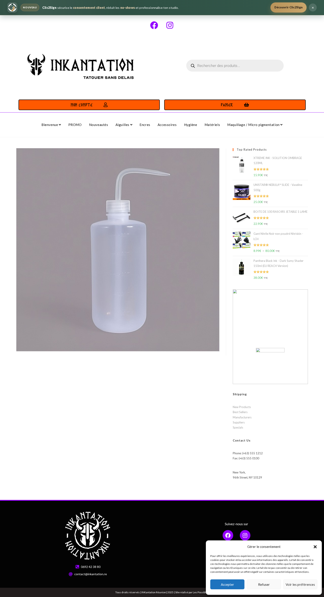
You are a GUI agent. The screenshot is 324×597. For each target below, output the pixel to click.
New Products (242, 407)
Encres (145, 125)
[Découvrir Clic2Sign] (12, 7)
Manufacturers (242, 417)
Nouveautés (98, 125)
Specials (238, 427)
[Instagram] (170, 25)
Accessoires (167, 125)
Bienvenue (50, 125)
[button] (315, 547)
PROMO (75, 125)
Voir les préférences (300, 584)
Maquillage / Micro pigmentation (253, 125)
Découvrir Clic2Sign (288, 7)
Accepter (227, 584)
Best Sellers (240, 412)
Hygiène (190, 125)
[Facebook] (154, 25)
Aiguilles (122, 125)
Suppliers (239, 422)
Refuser (264, 584)
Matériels (212, 125)
